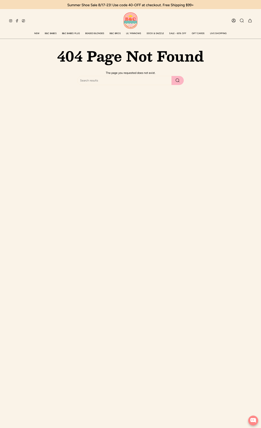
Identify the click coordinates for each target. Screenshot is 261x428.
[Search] (178, 80)
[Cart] (250, 21)
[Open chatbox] (253, 421)
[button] (37, 33)
